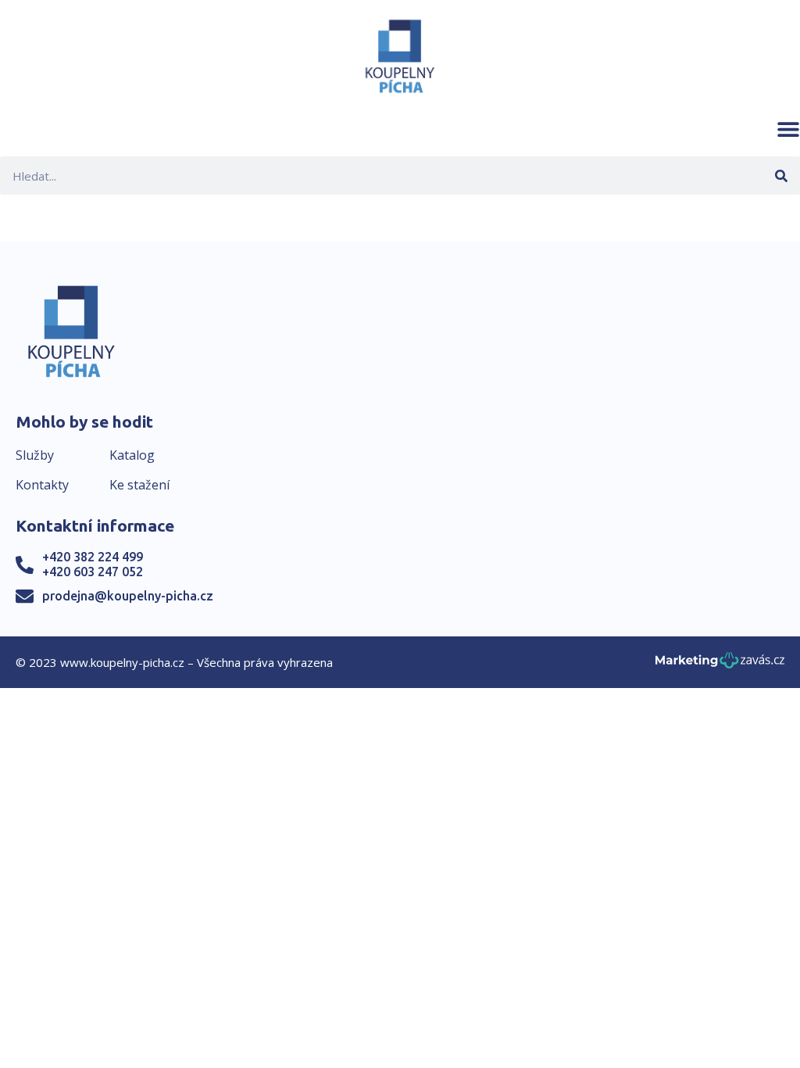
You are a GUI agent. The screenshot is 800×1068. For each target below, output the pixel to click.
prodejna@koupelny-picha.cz (127, 596)
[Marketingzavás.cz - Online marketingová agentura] (719, 665)
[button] (788, 129)
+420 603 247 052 (92, 571)
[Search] (781, 175)
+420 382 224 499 (92, 557)
